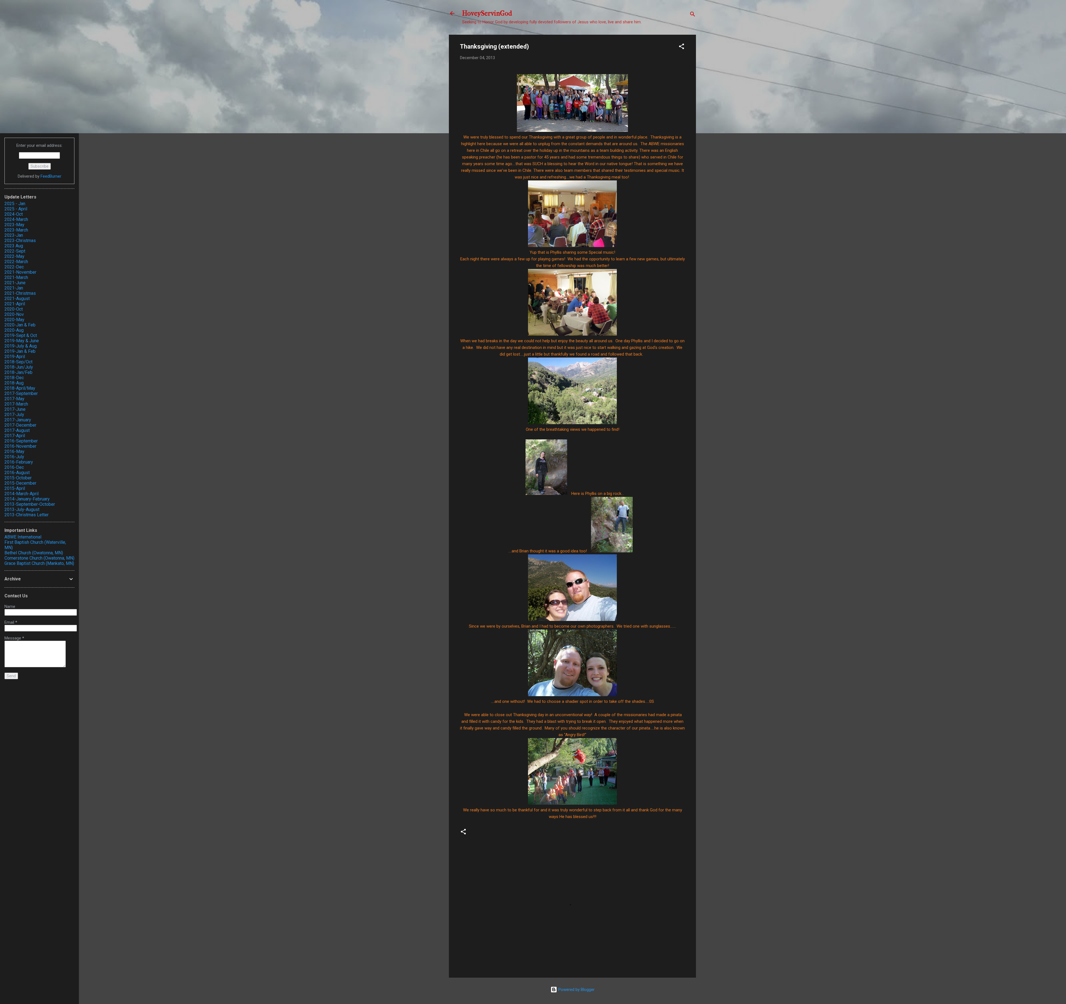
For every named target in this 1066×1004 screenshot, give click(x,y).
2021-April (14, 303)
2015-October (18, 477)
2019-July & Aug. (20, 346)
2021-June (15, 282)
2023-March (16, 230)
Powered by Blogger (576, 989)
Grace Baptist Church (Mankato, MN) (39, 563)
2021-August (17, 298)
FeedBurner (51, 176)
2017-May (14, 398)
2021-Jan (13, 288)
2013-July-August (21, 509)
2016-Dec (14, 467)
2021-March (16, 277)
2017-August (17, 430)
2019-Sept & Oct (20, 335)
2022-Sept (14, 251)
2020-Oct (13, 309)
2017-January (17, 419)
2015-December (20, 483)
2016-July (14, 456)
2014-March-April (21, 493)
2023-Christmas (20, 240)
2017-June (15, 409)
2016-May (14, 451)
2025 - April (15, 209)
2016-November (20, 446)
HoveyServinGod (487, 13)
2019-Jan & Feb (20, 351)
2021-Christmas (20, 293)
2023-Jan (13, 235)
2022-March (16, 261)
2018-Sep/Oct (18, 361)
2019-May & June (21, 340)
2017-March (16, 404)
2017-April (14, 435)
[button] (681, 47)
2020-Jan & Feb (20, 325)
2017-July (14, 414)
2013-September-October (29, 504)
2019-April (14, 356)
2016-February (18, 462)
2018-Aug (14, 383)
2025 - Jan (14, 203)
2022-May (14, 256)
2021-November (20, 272)
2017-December (20, 425)
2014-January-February (27, 499)
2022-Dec (14, 267)
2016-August (17, 472)
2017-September (21, 393)
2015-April (14, 488)
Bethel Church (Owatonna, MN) (33, 552)
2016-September (21, 441)
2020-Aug (14, 330)
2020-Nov (14, 314)
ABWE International (22, 537)
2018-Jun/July (18, 367)
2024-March (16, 219)
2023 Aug (13, 245)
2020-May (14, 319)
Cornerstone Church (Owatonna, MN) (39, 558)
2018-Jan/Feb (18, 372)
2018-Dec (14, 377)
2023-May (14, 224)
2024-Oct (13, 214)
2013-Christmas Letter (26, 514)
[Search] (692, 15)
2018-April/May (19, 388)
